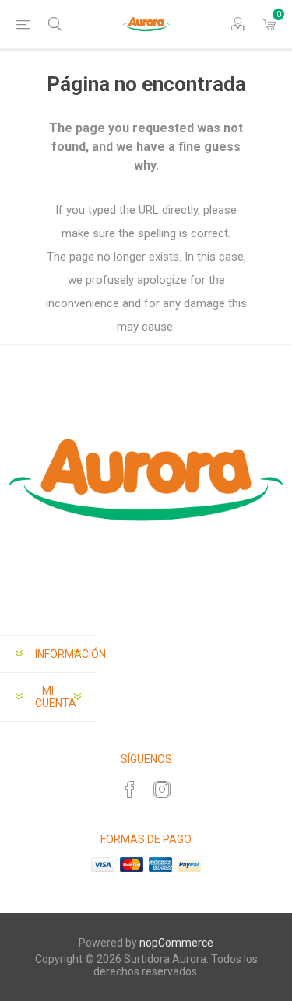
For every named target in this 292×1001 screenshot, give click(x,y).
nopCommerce (176, 942)
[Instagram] (162, 789)
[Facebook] (130, 789)
